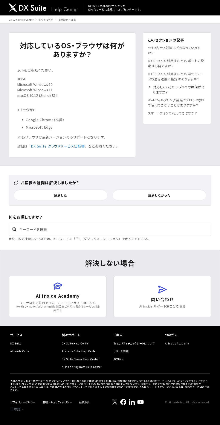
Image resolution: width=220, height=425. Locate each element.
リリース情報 (120, 351)
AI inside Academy (177, 343)
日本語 (15, 409)
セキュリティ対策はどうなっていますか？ (174, 50)
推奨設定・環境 (67, 19)
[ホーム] (43, 8)
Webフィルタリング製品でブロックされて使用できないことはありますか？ (176, 102)
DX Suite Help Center (21, 19)
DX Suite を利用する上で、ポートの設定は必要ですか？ (176, 63)
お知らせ (118, 359)
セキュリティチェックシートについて (133, 343)
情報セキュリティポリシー (57, 402)
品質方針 (84, 402)
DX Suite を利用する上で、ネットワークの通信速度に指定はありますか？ (175, 76)
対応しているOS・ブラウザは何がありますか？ (179, 89)
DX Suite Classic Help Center (80, 359)
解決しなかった (159, 195)
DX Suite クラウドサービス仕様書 (58, 146)
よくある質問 (45, 19)
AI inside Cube (19, 351)
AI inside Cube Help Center (79, 351)
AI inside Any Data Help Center (82, 367)
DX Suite (15, 343)
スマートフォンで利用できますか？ (172, 113)
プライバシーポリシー (22, 402)
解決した (60, 195)
